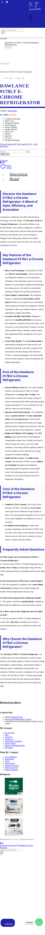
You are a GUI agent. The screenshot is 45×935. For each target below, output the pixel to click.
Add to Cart (5, 154)
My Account (9, 733)
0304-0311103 (17, 717)
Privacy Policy (10, 743)
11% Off (3, 39)
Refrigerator (4, 63)
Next (21, 78)
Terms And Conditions (13, 741)
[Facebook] (0, 163)
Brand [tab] (14, 179)
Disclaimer (9, 748)
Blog (7, 735)
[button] (1, 855)
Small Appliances (11, 770)
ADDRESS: (9, 721)
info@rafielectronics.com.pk (20, 719)
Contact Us (9, 739)
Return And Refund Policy (15, 745)
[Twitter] (2, 163)
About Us (8, 737)
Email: (7, 719)
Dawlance (4, 161)
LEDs (7, 761)
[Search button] (3, 32)
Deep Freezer (10, 763)
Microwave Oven (11, 768)
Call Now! (8, 924)
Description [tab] (18, 174)
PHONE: (8, 717)
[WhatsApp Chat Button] (39, 922)
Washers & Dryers (12, 765)
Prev (10, 78)
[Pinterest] (4, 163)
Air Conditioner (11, 757)
